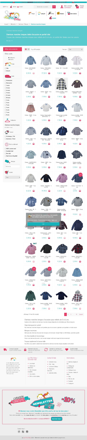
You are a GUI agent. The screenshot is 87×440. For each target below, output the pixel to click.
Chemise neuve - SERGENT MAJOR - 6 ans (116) (30, 257)
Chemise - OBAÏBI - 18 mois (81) (77, 210)
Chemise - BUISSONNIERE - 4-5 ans (30, 68)
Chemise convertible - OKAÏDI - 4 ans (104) (61, 92)
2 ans (7, 100)
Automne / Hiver (10, 139)
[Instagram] (27, 431)
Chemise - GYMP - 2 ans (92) (46, 163)
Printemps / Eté (10, 136)
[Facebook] (19, 431)
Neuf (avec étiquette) (11, 156)
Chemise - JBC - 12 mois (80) (61, 68)
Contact (21, 6)
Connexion (67, 7)
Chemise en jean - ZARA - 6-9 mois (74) (46, 233)
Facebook (70, 381)
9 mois (8, 93)
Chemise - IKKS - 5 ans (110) (77, 233)
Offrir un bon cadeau (35, 376)
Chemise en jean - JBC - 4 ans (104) (30, 210)
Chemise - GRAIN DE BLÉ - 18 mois (61, 139)
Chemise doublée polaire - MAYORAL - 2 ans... (77, 92)
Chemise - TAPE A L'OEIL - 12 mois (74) (30, 304)
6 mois (8, 90)
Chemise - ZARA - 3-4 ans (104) (46, 210)
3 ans (7, 102)
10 (76, 314)
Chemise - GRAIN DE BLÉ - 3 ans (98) (30, 280)
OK (54, 6)
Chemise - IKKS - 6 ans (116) (61, 233)
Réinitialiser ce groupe (9, 127)
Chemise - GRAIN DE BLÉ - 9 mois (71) (61, 257)
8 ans (7, 115)
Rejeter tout (54, 220)
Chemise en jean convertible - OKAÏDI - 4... (61, 115)
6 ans (7, 110)
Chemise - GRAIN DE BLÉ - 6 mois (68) (77, 257)
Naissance (9, 83)
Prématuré (9, 80)
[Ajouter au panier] (33, 73)
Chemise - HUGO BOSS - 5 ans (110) (46, 186)
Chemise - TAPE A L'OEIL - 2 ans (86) (30, 233)
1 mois (8, 85)
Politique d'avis (72, 370)
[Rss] (22, 431)
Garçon (8, 71)
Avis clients (32, 374)
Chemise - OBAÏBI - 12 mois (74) (30, 115)
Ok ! (43, 224)
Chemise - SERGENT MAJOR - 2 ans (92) (61, 186)
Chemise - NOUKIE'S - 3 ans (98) (31, 92)
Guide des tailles (53, 373)
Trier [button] (70, 49)
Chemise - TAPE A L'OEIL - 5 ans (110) (77, 304)
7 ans (7, 112)
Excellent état (9, 151)
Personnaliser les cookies (44, 220)
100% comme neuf (11, 148)
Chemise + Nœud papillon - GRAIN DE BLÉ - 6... (46, 115)
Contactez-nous (52, 362)
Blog (69, 376)
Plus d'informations (32, 220)
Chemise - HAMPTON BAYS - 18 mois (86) (30, 163)
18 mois (8, 97)
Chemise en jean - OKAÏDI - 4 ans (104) (61, 163)
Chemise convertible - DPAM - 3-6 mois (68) (77, 68)
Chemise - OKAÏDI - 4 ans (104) (46, 92)
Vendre (14, 6)
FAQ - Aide (51, 364)
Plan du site (71, 379)
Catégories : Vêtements (11, 58)
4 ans (7, 105)
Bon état (8, 153)
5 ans (7, 107)
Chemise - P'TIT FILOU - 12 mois (77, 186)
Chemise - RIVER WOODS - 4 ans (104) (46, 68)
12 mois (8, 95)
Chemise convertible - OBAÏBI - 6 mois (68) (77, 163)
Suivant (81, 314)
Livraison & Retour (53, 366)
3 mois (8, 88)
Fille (7, 68)
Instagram (71, 383)
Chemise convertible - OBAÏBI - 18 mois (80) (61, 210)
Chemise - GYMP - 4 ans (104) (30, 186)
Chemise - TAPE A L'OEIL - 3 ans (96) (46, 257)
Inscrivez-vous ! (56, 419)
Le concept (32, 363)
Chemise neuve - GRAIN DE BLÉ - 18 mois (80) (46, 139)
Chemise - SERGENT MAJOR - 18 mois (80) (77, 280)
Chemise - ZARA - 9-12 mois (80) (31, 139)
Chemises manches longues (12, 125)
